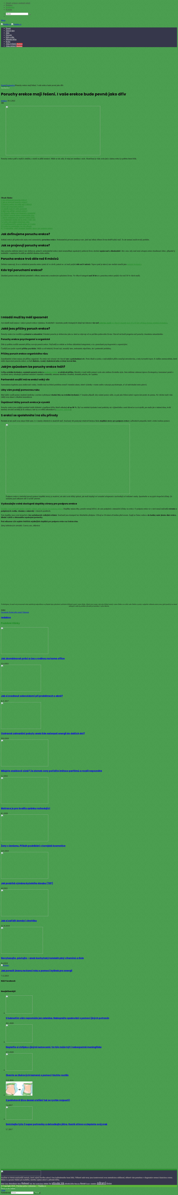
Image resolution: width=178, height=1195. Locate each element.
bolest (2, 1183)
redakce (4, 101)
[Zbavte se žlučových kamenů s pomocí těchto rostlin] (19, 1070)
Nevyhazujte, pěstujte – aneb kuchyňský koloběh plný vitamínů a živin (42, 958)
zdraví (101, 1183)
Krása (8, 42)
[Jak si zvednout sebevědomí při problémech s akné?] (21, 691)
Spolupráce (10, 7)
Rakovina (77, 1183)
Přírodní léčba (11, 39)
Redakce (9, 5)
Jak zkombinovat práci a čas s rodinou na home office (33, 658)
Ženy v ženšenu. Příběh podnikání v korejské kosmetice (33, 845)
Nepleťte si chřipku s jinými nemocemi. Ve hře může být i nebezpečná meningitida (53, 1047)
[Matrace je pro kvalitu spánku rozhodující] (24, 803)
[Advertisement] (88, 66)
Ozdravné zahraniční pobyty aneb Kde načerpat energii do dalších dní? (43, 733)
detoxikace (13, 1183)
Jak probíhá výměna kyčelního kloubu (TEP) (27, 883)
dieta (19, 1183)
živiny (109, 1183)
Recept (83, 1183)
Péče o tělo (10, 37)
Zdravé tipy (10, 31)
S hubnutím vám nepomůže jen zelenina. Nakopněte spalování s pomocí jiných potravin (57, 1018)
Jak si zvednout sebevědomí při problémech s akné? (32, 696)
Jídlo (7, 33)
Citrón (6, 1183)
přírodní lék (58, 1183)
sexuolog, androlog (63, 410)
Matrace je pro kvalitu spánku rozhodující (25, 808)
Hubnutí (25, 1183)
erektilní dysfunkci (134, 264)
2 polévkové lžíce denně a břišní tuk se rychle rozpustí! (38, 1100)
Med (34, 1183)
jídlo (31, 1183)
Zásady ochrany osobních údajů (18, 3)
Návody (9, 35)
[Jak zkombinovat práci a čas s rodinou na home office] (24, 653)
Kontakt (9, 10)
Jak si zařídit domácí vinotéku (19, 920)
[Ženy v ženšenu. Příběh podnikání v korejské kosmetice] (24, 841)
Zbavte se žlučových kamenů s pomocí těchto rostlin (37, 1075)
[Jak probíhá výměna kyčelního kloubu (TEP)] (24, 878)
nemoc (46, 1183)
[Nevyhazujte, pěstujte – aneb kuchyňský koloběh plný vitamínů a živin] (22, 953)
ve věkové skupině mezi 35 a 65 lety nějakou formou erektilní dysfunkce (133, 323)
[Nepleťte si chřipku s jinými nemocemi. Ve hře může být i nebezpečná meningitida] (19, 1042)
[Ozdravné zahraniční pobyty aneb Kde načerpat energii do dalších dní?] (21, 728)
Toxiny (88, 1183)
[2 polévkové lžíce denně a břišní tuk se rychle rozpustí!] (19, 1095)
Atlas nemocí (14, 46)
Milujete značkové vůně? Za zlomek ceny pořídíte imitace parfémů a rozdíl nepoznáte (51, 770)
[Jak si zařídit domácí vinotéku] (24, 915)
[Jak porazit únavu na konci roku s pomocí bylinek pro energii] (5, 965)
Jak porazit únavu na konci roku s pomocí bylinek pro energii (36, 970)
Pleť (50, 1183)
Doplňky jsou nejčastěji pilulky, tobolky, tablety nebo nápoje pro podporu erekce (31, 509)
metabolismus (39, 1183)
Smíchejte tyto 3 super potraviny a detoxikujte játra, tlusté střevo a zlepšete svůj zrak (56, 1124)
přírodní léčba (69, 1183)
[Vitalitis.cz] (11, 24)
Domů (8, 28)
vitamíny (94, 1183)
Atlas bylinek (14, 44)
